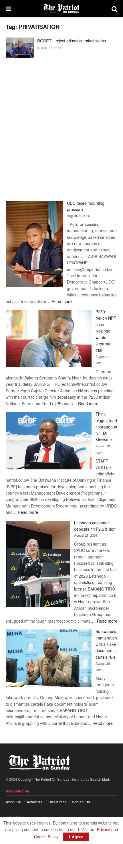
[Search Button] (114, 8)
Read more (61, 301)
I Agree (76, 836)
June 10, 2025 (50, 48)
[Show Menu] (8, 8)
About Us (13, 801)
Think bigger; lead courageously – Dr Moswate (106, 426)
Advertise (35, 801)
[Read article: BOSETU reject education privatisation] (20, 48)
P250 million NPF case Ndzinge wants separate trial (106, 331)
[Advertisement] (61, 129)
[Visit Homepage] (61, 8)
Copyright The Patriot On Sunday (43, 779)
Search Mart (99, 779)
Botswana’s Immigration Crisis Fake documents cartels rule (106, 644)
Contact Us (81, 801)
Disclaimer (57, 801)
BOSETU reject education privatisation (71, 41)
